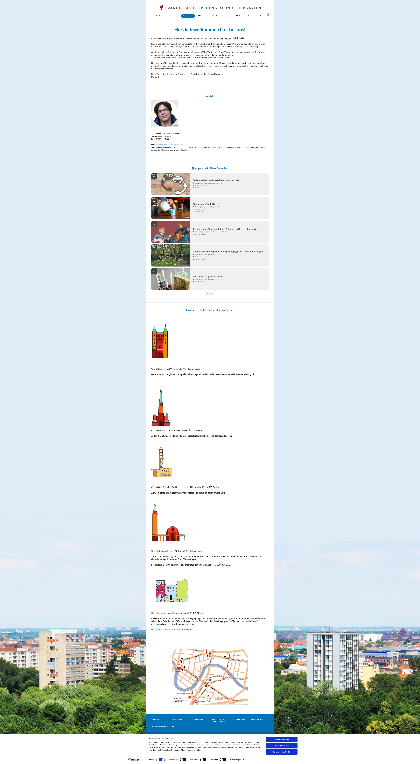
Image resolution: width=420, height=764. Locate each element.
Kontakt (251, 16)
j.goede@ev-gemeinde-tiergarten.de (169, 144)
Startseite (156, 719)
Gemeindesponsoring (160, 726)
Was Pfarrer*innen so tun (221, 16)
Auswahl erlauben (282, 746)
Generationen (187, 16)
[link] (160, 16)
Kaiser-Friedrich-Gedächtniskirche (218, 720)
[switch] (183, 759)
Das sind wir (160, 16)
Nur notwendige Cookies (281, 752)
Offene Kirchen (257, 719)
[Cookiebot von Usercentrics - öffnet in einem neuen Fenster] (134, 759)
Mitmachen (202, 16)
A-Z (261, 16)
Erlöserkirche (177, 719)
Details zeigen (235, 760)
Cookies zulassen (282, 739)
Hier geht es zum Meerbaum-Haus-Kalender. (172, 629)
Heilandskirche (197, 719)
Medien (239, 16)
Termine (173, 16)
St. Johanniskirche (238, 719)
